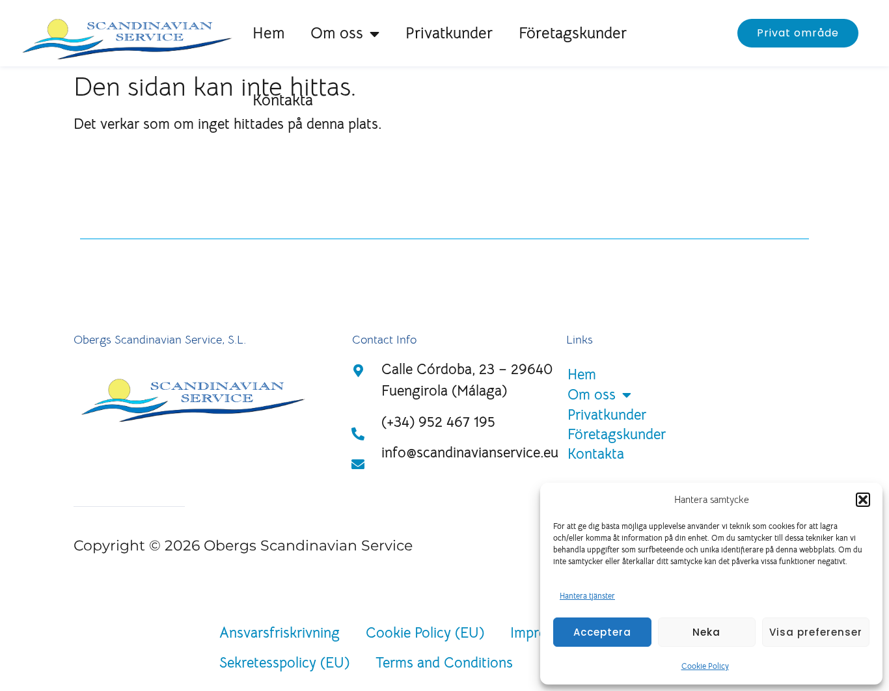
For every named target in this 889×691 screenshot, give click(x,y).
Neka (706, 632)
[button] (862, 499)
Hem (268, 33)
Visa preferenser (815, 632)
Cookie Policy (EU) (425, 633)
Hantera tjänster (587, 596)
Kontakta (283, 100)
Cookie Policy (705, 666)
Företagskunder (573, 33)
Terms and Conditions (444, 662)
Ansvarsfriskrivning (279, 633)
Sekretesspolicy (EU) (284, 662)
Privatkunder (449, 33)
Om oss (336, 33)
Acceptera (602, 632)
